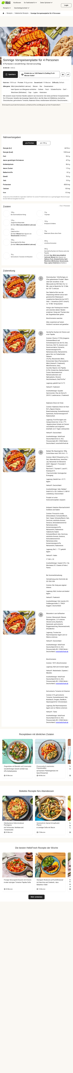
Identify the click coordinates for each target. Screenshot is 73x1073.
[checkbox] (4, 68)
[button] (36, 206)
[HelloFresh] (6, 2)
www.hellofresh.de (62, 651)
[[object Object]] (63, 74)
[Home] (3, 13)
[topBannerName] (36, 21)
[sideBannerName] (36, 120)
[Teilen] (68, 74)
